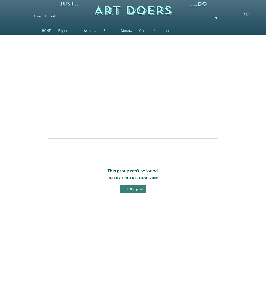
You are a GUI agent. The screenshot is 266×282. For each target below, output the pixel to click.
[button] (246, 14)
